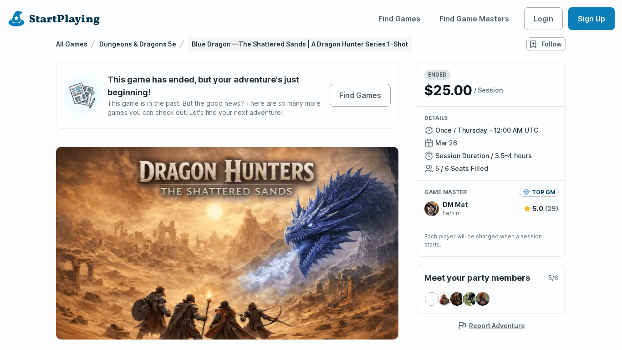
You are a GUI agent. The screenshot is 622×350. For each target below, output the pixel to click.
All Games (71, 44)
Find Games (399, 18)
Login (543, 18)
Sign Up (591, 18)
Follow (551, 44)
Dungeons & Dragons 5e (137, 44)
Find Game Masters (474, 18)
